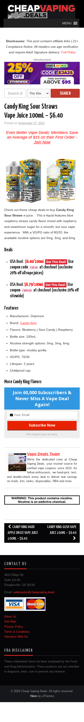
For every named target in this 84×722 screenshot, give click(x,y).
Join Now (42, 142)
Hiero (33, 696)
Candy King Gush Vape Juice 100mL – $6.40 (61, 530)
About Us (10, 616)
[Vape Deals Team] (17, 462)
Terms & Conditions (17, 631)
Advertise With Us (16, 636)
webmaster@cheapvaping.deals (34, 592)
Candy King (28, 323)
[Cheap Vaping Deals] (41, 11)
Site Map (10, 621)
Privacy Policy (13, 626)
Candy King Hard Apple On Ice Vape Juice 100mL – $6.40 (23, 533)
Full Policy (68, 52)
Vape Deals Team (43, 454)
